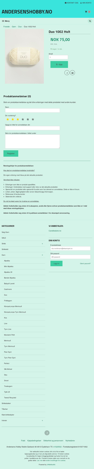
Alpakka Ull (8, 272)
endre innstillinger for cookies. (56, 460)
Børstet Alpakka (9, 278)
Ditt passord (54, 253)
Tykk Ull (7, 392)
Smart (6, 380)
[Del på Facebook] (66, 72)
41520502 (57, 446)
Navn (7, 107)
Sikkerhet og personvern (53, 440)
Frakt (23, 440)
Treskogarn (8, 386)
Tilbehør (5, 409)
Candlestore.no (55, 230)
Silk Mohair (8, 369)
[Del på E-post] (72, 72)
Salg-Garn (5, 232)
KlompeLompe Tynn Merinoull (15, 312)
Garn (3, 255)
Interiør (4, 420)
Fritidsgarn (8, 300)
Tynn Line (7, 329)
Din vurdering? (10, 115)
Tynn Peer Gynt (9, 357)
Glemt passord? (85, 263)
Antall (51, 54)
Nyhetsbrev (70, 440)
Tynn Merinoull (9, 346)
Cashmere (8, 289)
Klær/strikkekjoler (8, 415)
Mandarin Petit (9, 335)
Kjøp (60, 64)
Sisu (5, 375)
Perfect (6, 363)
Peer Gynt (7, 352)
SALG (4, 238)
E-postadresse (55, 245)
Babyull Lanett (9, 283)
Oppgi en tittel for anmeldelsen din (17, 125)
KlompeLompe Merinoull (13, 306)
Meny (7, 21)
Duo (5, 295)
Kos (5, 318)
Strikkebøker (6, 403)
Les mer (40, 460)
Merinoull (7, 340)
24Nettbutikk (51, 464)
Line (5, 323)
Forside (6, 26)
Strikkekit (5, 249)
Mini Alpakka (8, 266)
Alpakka (7, 260)
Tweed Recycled (10, 397)
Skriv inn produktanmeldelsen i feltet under (20, 133)
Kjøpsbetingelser (34, 440)
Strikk (4, 243)
